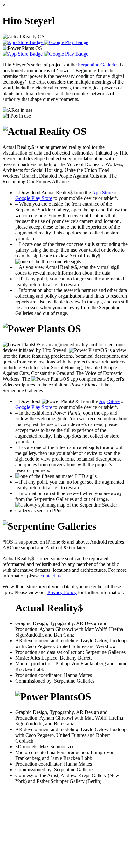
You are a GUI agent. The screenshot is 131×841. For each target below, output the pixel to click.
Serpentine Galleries (98, 64)
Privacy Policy (62, 592)
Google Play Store (33, 198)
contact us (51, 575)
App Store (102, 192)
